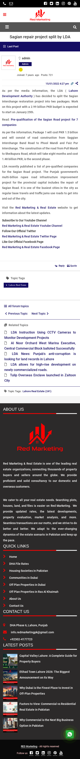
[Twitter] (51, 3)
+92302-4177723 (21, 639)
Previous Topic (17, 313)
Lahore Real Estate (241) (37, 391)
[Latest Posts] (10, 660)
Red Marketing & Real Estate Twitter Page (29, 236)
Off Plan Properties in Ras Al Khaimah (33, 591)
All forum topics (18, 306)
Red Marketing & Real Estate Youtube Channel (32, 225)
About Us (15, 598)
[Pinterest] (69, 3)
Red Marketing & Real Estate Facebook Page (31, 247)
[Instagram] (63, 3)
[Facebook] (45, 3)
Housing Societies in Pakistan (28, 570)
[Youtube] (75, 3)
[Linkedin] (57, 3)
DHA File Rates (19, 563)
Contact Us (16, 605)
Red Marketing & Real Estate (35, 207)
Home (13, 556)
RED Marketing (29, 746)
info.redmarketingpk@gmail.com (32, 632)
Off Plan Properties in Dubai (27, 584)
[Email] (11, 4)
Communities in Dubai (23, 577)
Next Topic (39, 313)
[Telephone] (4, 4)
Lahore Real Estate (17, 285)
